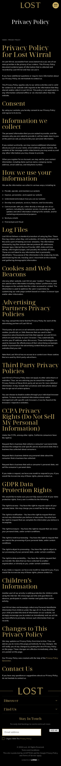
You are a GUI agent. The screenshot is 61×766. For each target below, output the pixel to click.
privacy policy (25, 739)
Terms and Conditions (30, 750)
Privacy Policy (52, 753)
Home (4, 40)
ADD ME (54, 730)
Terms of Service (29, 755)
